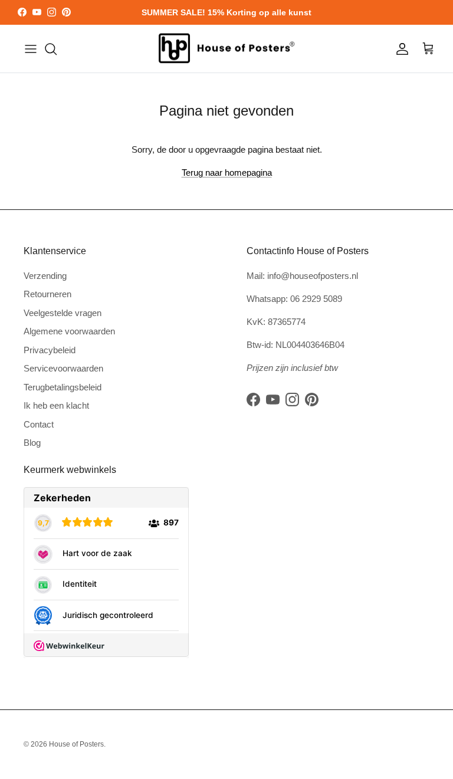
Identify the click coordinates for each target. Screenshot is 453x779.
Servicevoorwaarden (63, 368)
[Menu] (31, 49)
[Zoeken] (51, 49)
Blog (32, 443)
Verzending (45, 276)
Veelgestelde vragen (62, 313)
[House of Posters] (226, 49)
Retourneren (47, 294)
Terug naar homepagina (227, 172)
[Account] (399, 49)
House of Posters (76, 744)
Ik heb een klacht (56, 405)
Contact (39, 424)
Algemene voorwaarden (69, 331)
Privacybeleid (50, 350)
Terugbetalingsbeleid (62, 387)
